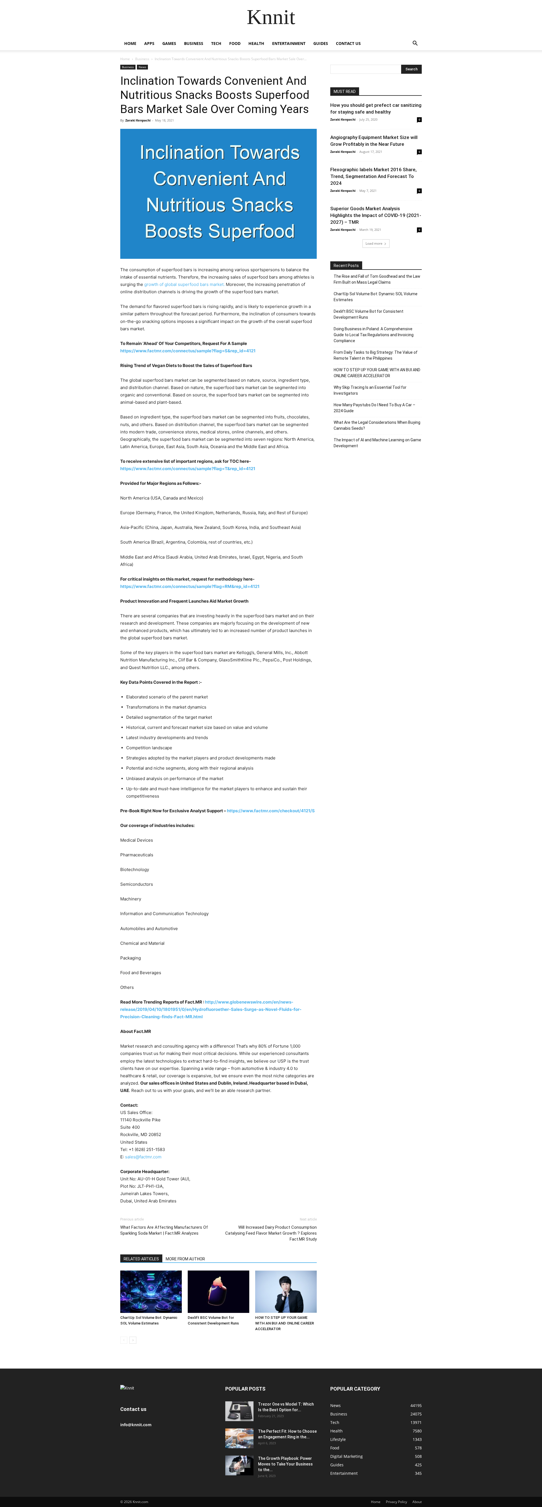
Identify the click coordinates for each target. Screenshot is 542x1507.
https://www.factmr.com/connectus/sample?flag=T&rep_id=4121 (187, 468)
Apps (149, 43)
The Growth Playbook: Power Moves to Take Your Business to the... (285, 1464)
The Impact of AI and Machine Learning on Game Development (377, 443)
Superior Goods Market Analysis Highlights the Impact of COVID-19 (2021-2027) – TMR (375, 215)
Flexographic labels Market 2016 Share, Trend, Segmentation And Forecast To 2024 (373, 176)
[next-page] (132, 1340)
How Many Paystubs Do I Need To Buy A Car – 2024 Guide (374, 408)
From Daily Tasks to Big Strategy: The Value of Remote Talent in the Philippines (376, 355)
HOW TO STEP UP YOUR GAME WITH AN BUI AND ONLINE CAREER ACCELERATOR (284, 1323)
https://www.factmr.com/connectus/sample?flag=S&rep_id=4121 (187, 350)
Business (193, 43)
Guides (320, 43)
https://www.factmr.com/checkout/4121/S (271, 810)
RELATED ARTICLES (141, 1259)
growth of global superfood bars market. (184, 284)
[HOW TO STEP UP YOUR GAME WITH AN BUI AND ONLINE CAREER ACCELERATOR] (286, 1292)
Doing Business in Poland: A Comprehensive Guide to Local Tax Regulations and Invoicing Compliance (374, 335)
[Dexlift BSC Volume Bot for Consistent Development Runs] (218, 1292)
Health (256, 43)
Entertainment (288, 43)
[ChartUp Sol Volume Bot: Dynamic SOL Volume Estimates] (151, 1292)
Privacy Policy (396, 1501)
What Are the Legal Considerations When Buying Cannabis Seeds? (377, 425)
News (142, 67)
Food (235, 43)
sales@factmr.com (143, 1156)
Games (169, 43)
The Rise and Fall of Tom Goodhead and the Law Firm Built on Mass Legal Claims (377, 279)
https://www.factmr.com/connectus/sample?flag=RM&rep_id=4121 (189, 586)
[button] (415, 44)
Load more (374, 243)
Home (130, 43)
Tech (216, 43)
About (417, 1501)
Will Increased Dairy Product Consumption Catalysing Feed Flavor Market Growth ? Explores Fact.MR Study (271, 1233)
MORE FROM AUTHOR (185, 1259)
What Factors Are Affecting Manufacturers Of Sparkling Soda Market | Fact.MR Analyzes (164, 1230)
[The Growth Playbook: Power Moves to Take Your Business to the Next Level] (239, 1465)
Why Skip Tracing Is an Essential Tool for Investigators (370, 390)
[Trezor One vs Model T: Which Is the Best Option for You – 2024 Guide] (239, 1411)
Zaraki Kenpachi (137, 120)
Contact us (348, 43)
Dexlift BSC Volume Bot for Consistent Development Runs (368, 314)
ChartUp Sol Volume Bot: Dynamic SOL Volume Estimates (376, 297)
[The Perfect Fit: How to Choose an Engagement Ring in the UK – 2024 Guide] (239, 1438)
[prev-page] (123, 1340)
